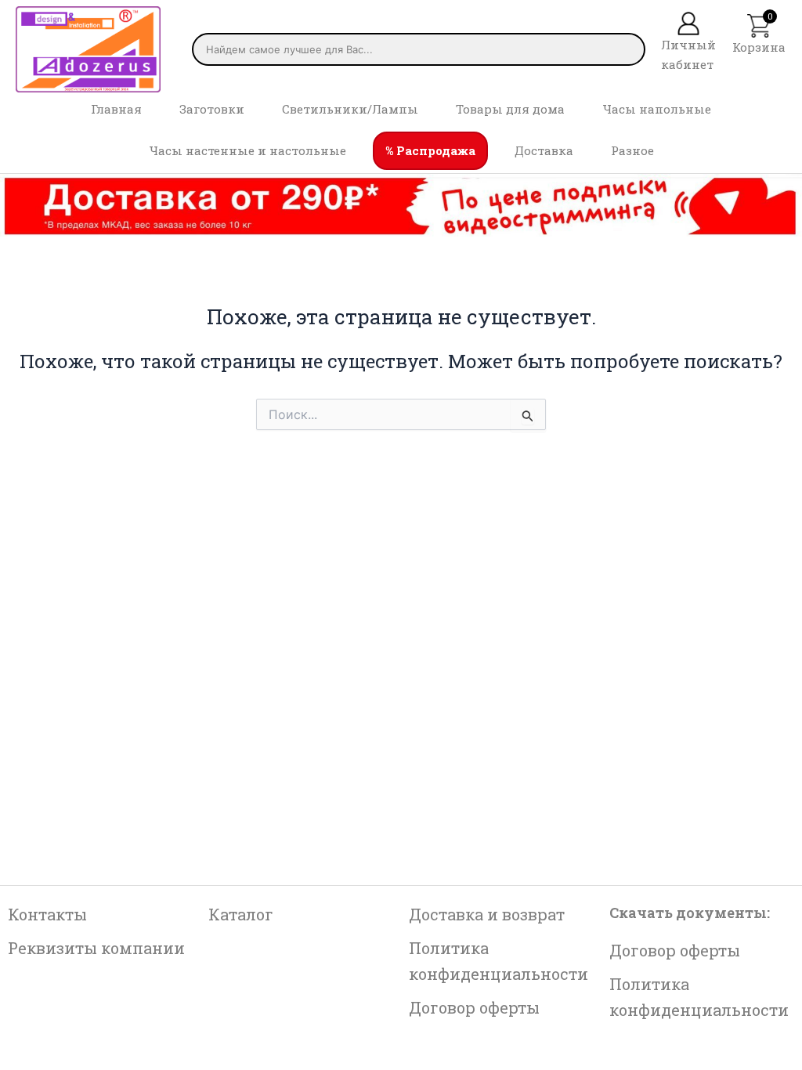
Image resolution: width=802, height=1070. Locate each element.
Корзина (759, 47)
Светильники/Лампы (350, 109)
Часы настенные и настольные (247, 150)
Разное (632, 150)
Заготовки (211, 109)
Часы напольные (656, 109)
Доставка (544, 150)
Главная (116, 109)
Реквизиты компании (96, 948)
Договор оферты (474, 1007)
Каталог (240, 914)
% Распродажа (430, 150)
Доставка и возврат (487, 914)
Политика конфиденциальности (498, 961)
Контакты (47, 914)
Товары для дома (510, 109)
